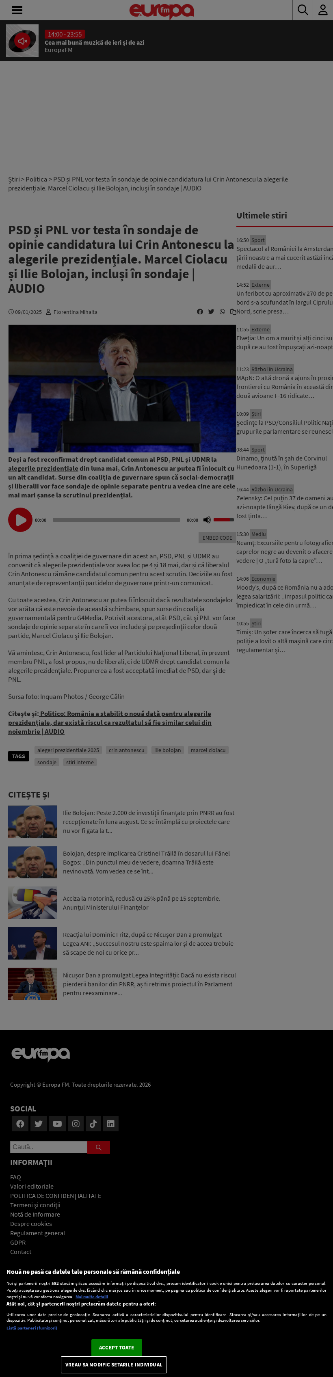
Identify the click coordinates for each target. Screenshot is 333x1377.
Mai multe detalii (92, 1296)
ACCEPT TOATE (116, 1347)
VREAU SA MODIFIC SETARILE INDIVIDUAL (113, 1364)
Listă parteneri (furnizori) (31, 1328)
